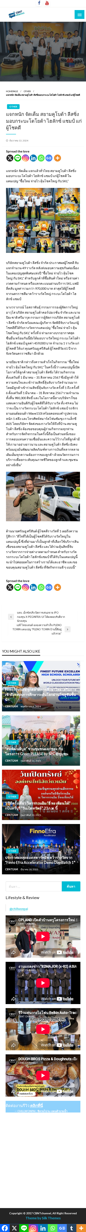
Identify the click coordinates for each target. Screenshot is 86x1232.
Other (27, 91)
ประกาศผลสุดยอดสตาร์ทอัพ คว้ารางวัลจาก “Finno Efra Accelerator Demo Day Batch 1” (40, 860)
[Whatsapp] (41, 158)
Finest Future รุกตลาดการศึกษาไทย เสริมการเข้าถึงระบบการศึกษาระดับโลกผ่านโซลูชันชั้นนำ (40, 694)
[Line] (17, 158)
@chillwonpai (19, 909)
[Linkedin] (33, 158)
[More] (57, 158)
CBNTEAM (12, 706)
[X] (9, 158)
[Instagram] (25, 158)
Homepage (12, 91)
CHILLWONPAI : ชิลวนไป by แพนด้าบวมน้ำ (42, 1111)
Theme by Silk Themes (43, 1218)
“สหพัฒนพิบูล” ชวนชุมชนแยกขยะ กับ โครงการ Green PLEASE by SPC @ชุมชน (36, 751)
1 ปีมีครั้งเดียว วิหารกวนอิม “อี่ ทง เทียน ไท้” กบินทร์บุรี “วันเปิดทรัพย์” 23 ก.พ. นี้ (38, 805)
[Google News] (48, 158)
